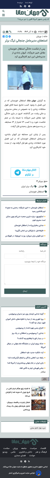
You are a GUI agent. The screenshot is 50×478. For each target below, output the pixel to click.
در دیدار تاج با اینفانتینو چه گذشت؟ (30, 338)
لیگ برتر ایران (27, 186)
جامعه (24, 448)
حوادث (32, 455)
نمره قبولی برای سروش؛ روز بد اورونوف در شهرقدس (24, 235)
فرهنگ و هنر (41, 452)
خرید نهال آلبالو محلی (38, 428)
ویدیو (5, 452)
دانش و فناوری (26, 452)
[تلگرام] (29, 6)
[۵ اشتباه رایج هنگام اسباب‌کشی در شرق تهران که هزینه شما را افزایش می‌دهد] (38, 392)
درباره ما (20, 2)
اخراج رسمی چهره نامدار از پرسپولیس (29, 328)
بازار (44, 379)
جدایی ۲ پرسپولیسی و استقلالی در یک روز (27, 333)
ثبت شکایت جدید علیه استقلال (31, 352)
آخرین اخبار (41, 307)
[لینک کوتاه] (10, 32)
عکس (13, 452)
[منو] (3, 15)
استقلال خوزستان (36, 192)
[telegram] (25, 172)
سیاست (33, 448)
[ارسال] (7, 32)
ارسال (25, 291)
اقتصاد (43, 448)
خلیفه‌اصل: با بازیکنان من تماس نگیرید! (29, 230)
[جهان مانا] (32, 13)
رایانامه (21, 251)
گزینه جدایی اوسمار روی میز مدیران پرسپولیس (26, 313)
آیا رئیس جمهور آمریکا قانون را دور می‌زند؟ (33, 19)
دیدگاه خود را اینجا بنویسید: (35, 261)
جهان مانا (12, 466)
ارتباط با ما (29, 2)
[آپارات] (25, 6)
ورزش (15, 448)
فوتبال (41, 186)
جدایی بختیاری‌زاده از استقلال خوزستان (28, 225)
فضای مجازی (20, 455)
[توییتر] (7, 36)
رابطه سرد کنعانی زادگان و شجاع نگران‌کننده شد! (25, 357)
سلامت (6, 448)
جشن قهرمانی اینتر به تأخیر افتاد (31, 368)
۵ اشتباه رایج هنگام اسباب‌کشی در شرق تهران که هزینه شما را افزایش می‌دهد (18, 392)
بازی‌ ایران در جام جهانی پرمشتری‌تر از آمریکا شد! (25, 363)
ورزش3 (39, 181)
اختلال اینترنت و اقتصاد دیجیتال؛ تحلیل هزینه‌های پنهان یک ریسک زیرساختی (18, 406)
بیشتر (43, 372)
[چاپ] (4, 32)
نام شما (43, 251)
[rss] (21, 6)
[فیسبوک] (4, 36)
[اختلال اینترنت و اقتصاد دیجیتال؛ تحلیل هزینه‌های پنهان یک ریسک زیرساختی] (38, 405)
